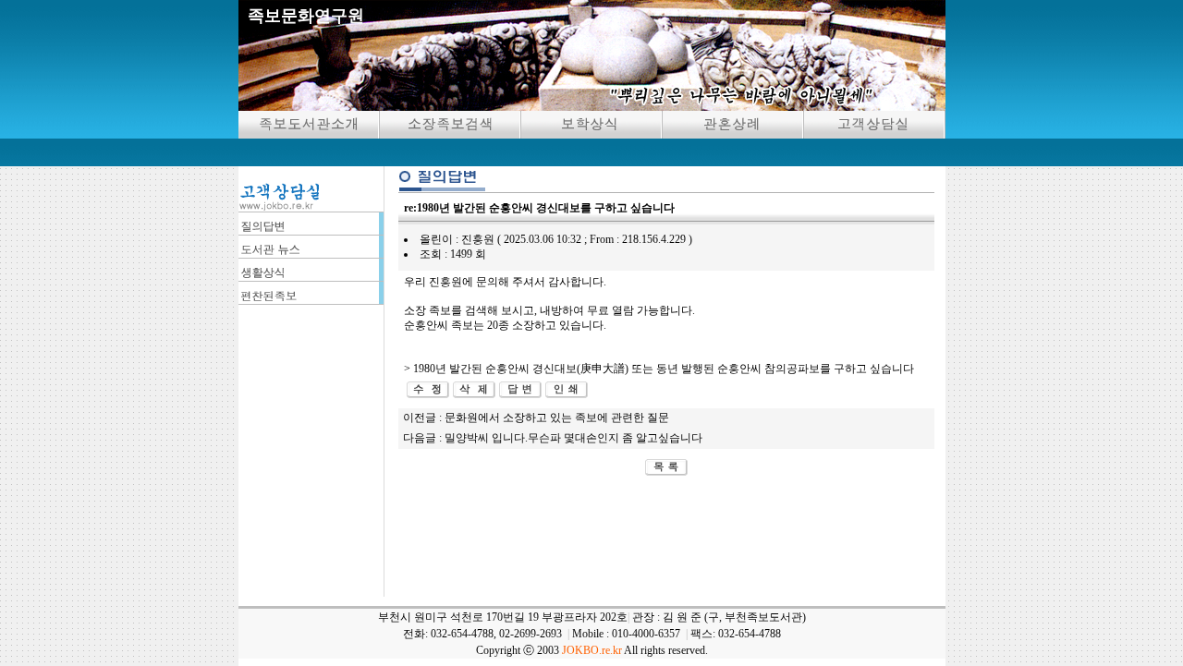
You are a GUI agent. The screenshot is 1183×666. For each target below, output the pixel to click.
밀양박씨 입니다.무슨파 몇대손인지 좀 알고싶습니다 (573, 437)
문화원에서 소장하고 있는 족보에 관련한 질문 (557, 417)
